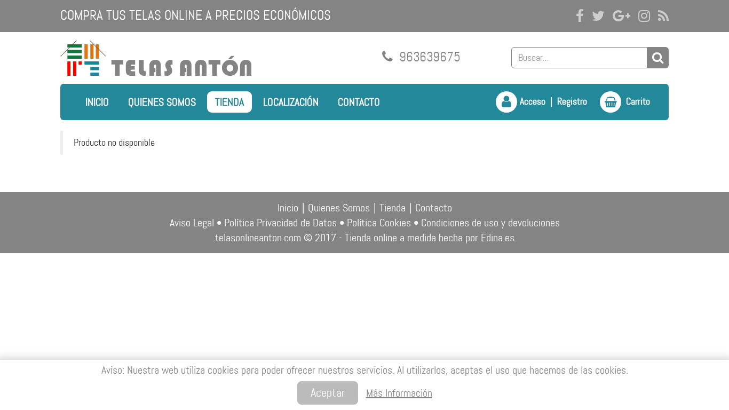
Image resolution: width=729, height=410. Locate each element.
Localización (291, 102)
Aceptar (328, 392)
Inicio (97, 102)
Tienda (229, 102)
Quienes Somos (162, 102)
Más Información (399, 393)
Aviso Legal (192, 223)
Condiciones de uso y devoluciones (490, 223)
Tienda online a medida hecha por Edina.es (429, 238)
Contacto (359, 102)
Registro (572, 101)
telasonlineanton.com (258, 238)
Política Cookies (379, 223)
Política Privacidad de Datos (280, 223)
